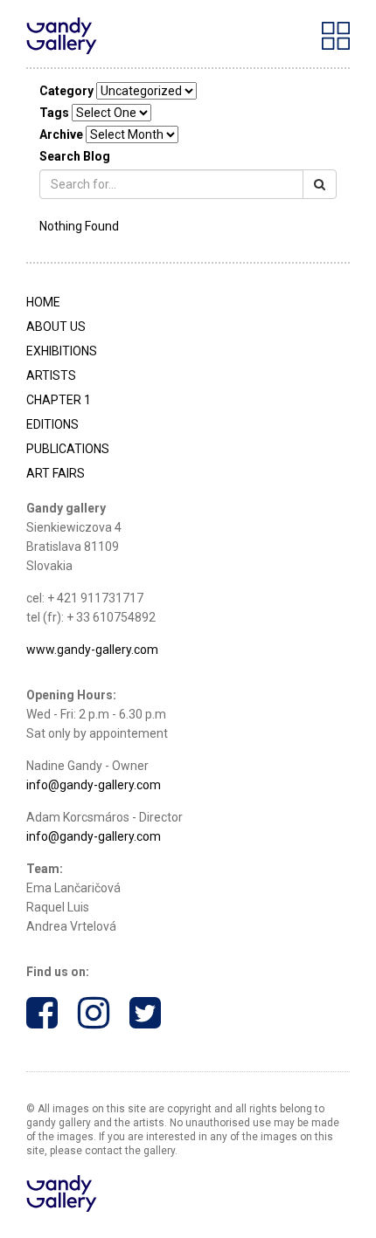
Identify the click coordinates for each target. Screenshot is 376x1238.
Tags (54, 113)
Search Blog (74, 156)
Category (66, 91)
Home (43, 302)
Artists (51, 375)
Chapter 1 (58, 400)
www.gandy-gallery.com (92, 650)
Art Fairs (55, 473)
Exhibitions (61, 351)
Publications (67, 449)
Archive (61, 134)
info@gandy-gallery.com (93, 785)
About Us (56, 327)
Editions (52, 424)
